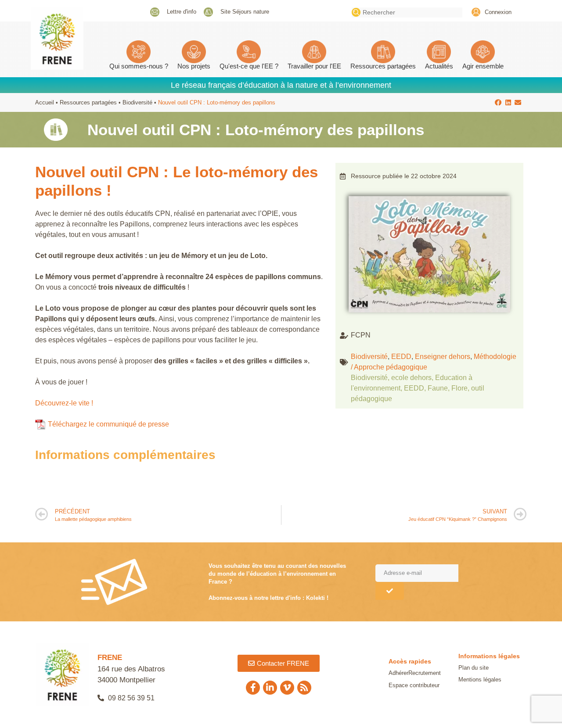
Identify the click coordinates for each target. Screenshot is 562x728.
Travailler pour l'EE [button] (314, 66)
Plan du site (473, 667)
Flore (459, 388)
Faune (438, 388)
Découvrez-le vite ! (64, 403)
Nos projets (193, 66)
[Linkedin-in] (270, 688)
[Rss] (304, 688)
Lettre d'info (181, 11)
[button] (499, 102)
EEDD (401, 356)
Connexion (498, 12)
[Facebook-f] (253, 688)
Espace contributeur (414, 685)
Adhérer (398, 673)
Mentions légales (479, 679)
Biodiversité (137, 102)
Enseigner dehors (442, 356)
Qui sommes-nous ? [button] (138, 66)
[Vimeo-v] (287, 688)
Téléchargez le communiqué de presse (108, 424)
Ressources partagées (383, 66)
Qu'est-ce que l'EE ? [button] (249, 66)
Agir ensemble (483, 66)
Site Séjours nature (244, 11)
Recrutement (424, 673)
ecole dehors (411, 377)
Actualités (439, 66)
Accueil (44, 102)
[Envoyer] (389, 591)
